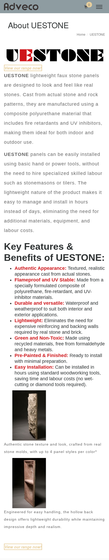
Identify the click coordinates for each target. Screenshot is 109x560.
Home (81, 34)
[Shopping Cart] (86, 7)
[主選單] (99, 7)
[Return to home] (21, 6)
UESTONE (97, 34)
